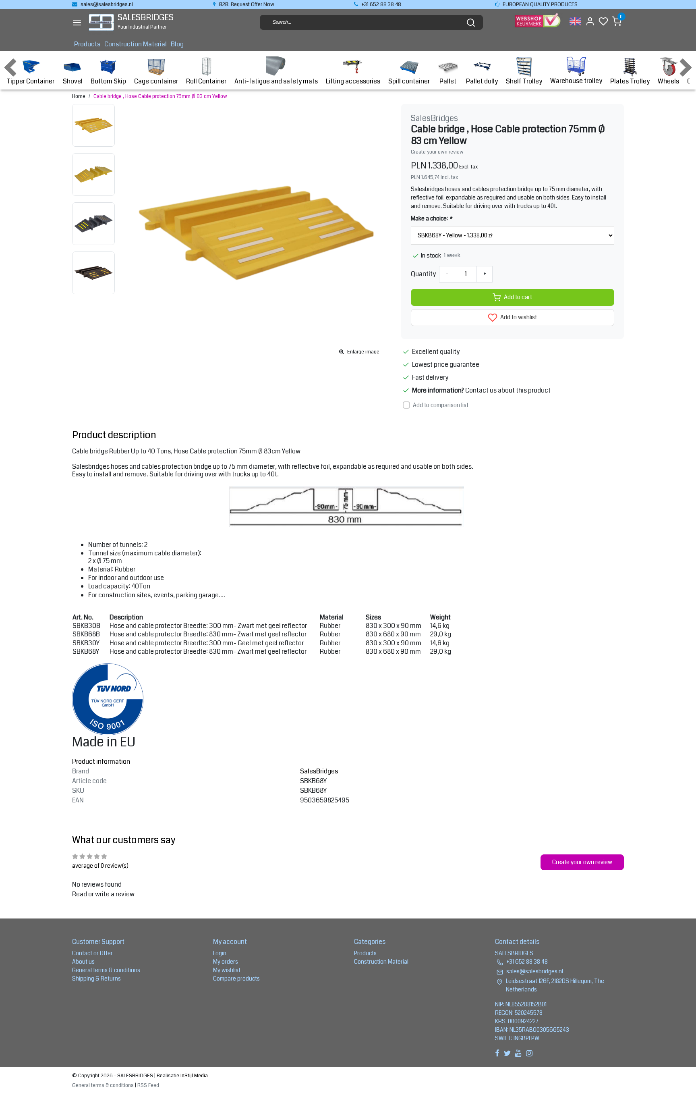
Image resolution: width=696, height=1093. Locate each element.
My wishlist (226, 970)
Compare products (236, 979)
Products (87, 44)
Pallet (447, 81)
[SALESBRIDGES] (101, 22)
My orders (225, 962)
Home (78, 96)
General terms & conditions (106, 970)
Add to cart (518, 297)
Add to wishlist (518, 317)
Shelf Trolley (524, 81)
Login (219, 953)
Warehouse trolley (576, 80)
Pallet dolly (482, 81)
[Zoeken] (471, 22)
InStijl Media (193, 1075)
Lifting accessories (353, 81)
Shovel (73, 81)
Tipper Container (30, 81)
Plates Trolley (630, 81)
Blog (177, 44)
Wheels (668, 81)
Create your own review (437, 152)
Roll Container (206, 81)
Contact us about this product (508, 390)
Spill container (409, 81)
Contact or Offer (92, 953)
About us (83, 962)
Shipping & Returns (96, 979)
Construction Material (135, 44)
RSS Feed (148, 1085)
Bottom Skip (108, 81)
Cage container (156, 81)
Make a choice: (431, 218)
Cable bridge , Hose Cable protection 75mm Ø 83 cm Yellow (160, 96)
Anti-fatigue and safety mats (276, 81)
